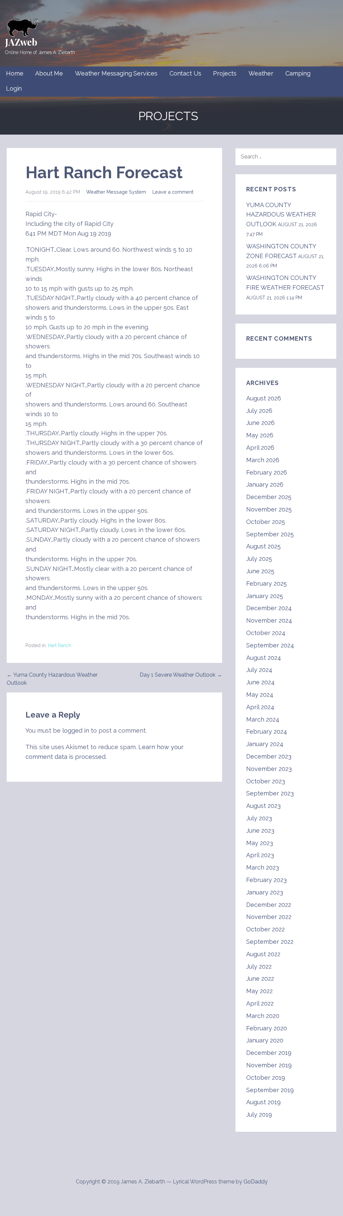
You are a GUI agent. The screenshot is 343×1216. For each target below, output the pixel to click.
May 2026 (259, 435)
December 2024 (269, 608)
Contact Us (185, 73)
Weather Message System (116, 192)
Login (14, 88)
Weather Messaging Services (116, 73)
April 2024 (260, 707)
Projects (224, 73)
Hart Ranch (59, 645)
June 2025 (260, 571)
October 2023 (265, 781)
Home (14, 73)
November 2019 (269, 1065)
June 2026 (260, 422)
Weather (261, 73)
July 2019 (259, 1114)
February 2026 (266, 472)
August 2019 (263, 1102)
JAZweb (21, 42)
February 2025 (266, 583)
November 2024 (269, 620)
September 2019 (270, 1089)
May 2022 (259, 990)
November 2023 (269, 768)
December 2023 (268, 756)
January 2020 (264, 1040)
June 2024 (260, 682)
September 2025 (270, 534)
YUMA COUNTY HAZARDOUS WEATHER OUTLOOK (281, 214)
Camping (298, 73)
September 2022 (269, 941)
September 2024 (270, 645)
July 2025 (259, 558)
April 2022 (260, 1003)
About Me (49, 73)
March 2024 (262, 719)
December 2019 (268, 1052)
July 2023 (259, 818)
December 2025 (268, 496)
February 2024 (266, 731)
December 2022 (268, 904)
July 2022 (259, 966)
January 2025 (264, 595)
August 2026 (263, 398)
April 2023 (260, 855)
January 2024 (264, 743)
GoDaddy (256, 1181)
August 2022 (263, 954)
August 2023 (263, 805)
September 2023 (270, 793)
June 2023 (260, 830)
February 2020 (266, 1028)
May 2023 (259, 842)
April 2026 (260, 447)
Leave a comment (172, 192)
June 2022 (260, 978)
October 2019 (265, 1077)
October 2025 (265, 521)
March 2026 (262, 460)
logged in (75, 730)
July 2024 (259, 669)
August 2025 (263, 546)
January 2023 (264, 892)
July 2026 (259, 410)
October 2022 (265, 929)
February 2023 (266, 879)
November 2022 (268, 916)
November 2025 (269, 509)
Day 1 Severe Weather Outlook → (181, 675)
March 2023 (262, 867)
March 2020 (262, 1015)
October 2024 (265, 632)
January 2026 (264, 484)
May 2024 (259, 694)
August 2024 (263, 657)
